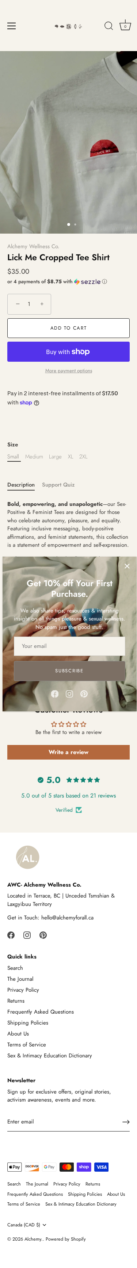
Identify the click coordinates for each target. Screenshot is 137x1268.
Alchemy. (33, 1239)
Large (55, 456)
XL (70, 456)
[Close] (127, 566)
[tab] (24, 485)
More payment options (68, 370)
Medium (34, 456)
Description (21, 485)
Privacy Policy (23, 990)
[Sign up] (126, 1122)
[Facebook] (54, 693)
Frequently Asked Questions (40, 1012)
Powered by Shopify (66, 1239)
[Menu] (12, 26)
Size (12, 444)
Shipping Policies (27, 1023)
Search (15, 968)
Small (13, 456)
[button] (68, 281)
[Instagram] (69, 693)
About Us (18, 1034)
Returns (15, 1001)
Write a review (68, 752)
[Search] (109, 27)
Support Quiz (58, 485)
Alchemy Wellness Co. (33, 246)
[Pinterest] (84, 693)
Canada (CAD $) (23, 1225)
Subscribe (69, 670)
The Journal (20, 979)
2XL (83, 456)
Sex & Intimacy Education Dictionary (49, 1056)
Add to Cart (68, 327)
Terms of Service (26, 1045)
